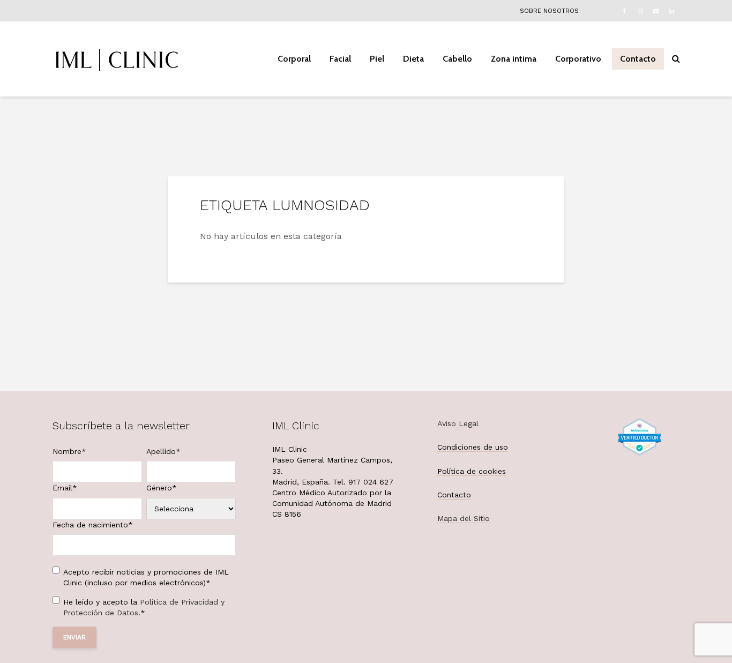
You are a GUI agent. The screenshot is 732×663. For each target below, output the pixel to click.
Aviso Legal (458, 423)
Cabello (457, 59)
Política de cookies (471, 471)
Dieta (413, 59)
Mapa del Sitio (463, 518)
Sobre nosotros (549, 10)
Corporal (294, 59)
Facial (340, 59)
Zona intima (513, 59)
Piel (377, 59)
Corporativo (578, 59)
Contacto (638, 59)
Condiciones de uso (472, 447)
